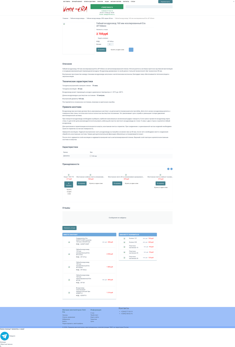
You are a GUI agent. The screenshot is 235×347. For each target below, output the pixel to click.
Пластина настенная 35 (133, 257)
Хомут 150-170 (69, 177)
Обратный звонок (6, 344)
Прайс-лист (94, 315)
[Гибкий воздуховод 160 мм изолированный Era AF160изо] (78, 38)
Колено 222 (133, 242)
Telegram (12, 336)
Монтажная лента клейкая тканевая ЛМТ (160, 177)
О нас (92, 313)
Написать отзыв (102, 29)
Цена (92, 321)
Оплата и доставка (89, 1)
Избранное (66, 319)
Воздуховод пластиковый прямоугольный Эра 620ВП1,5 (83, 290)
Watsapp (3, 342)
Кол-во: (98, 44)
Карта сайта (95, 317)
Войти (64, 321)
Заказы (65, 315)
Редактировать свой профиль (72, 323)
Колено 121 (133, 238)
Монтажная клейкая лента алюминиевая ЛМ (90, 177)
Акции (107, 1)
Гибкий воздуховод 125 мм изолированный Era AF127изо (83, 251)
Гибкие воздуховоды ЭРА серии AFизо (100, 18)
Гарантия (100, 1)
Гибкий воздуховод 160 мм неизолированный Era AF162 (83, 277)
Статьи (133, 1)
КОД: (98, 41)
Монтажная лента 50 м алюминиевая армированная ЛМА (126, 177)
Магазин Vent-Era (116, 1)
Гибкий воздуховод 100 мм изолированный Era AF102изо (83, 264)
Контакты (126, 1)
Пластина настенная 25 (133, 252)
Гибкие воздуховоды (77, 18)
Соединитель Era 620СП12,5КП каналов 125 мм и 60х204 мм (83, 240)
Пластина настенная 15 (133, 246)
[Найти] (171, 7)
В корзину (101, 49)
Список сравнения (68, 317)
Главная (65, 18)
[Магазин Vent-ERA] (75, 10)
